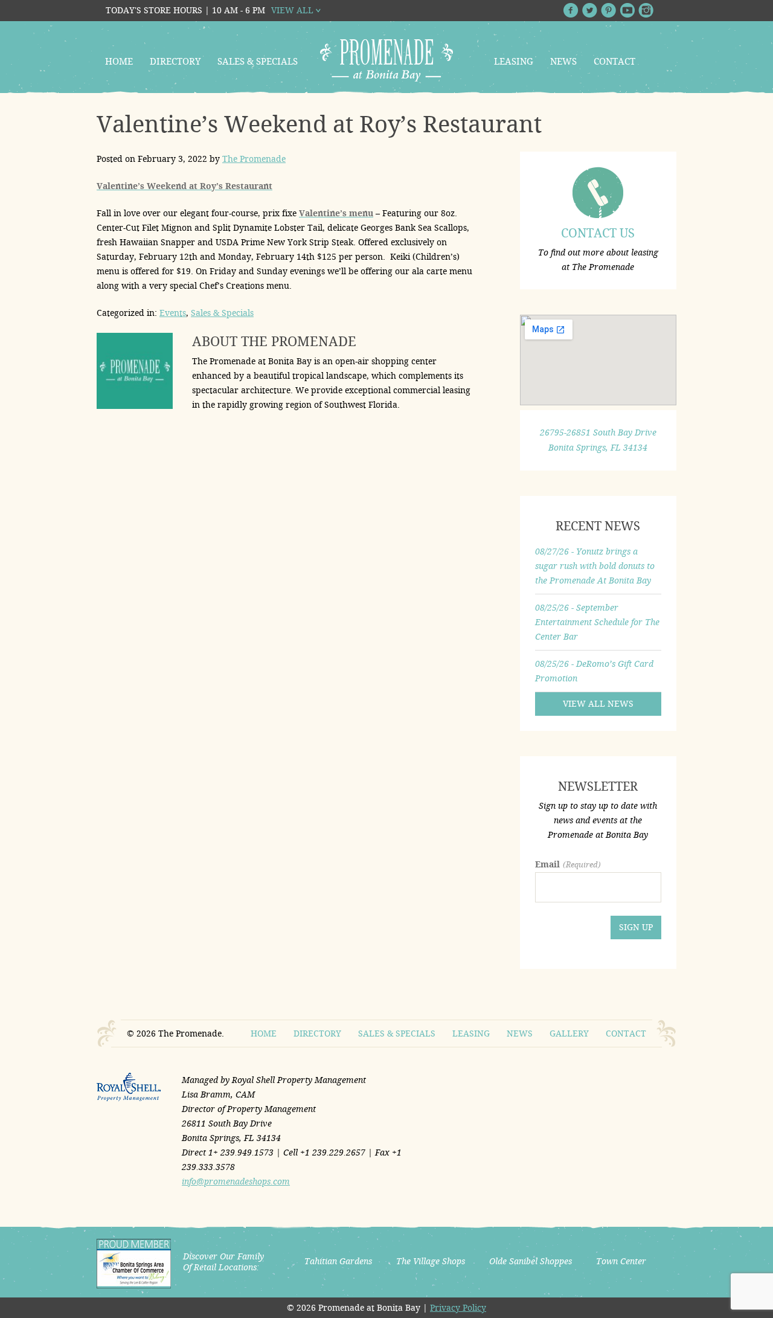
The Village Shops (430, 1261)
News (563, 61)
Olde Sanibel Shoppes (530, 1261)
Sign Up (636, 927)
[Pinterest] (608, 10)
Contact (614, 61)
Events (172, 313)
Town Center (621, 1261)
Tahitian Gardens (338, 1261)
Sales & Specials (257, 61)
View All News (598, 704)
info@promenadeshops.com (236, 1181)
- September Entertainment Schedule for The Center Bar (597, 622)
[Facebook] (571, 10)
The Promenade (254, 159)
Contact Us (598, 233)
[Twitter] (589, 10)
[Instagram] (645, 10)
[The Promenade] (386, 60)
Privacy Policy (458, 1308)
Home (119, 61)
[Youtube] (627, 10)
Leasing (513, 61)
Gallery (569, 1033)
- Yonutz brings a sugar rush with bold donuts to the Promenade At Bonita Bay (595, 566)
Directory (175, 61)
